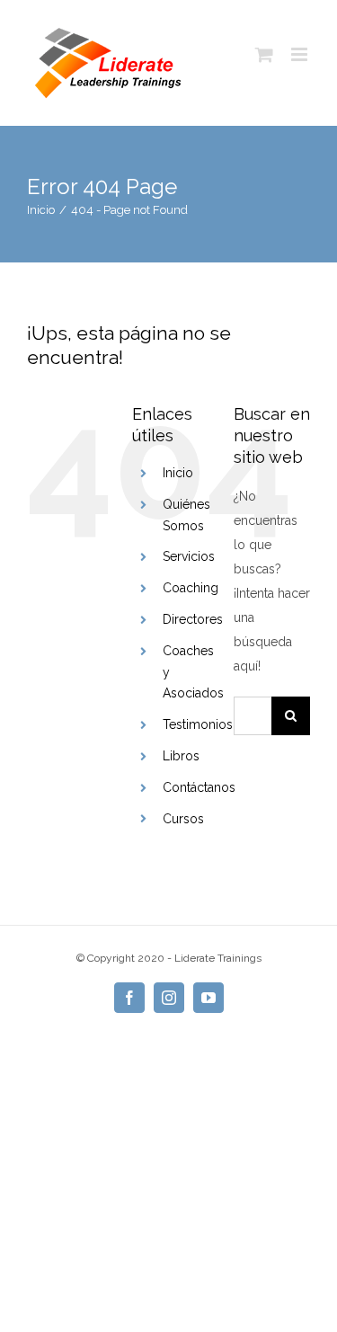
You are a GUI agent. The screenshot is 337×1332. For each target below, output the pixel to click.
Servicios (189, 556)
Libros (181, 756)
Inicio (178, 473)
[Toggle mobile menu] (300, 54)
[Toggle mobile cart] (264, 54)
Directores (193, 619)
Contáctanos (199, 787)
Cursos (183, 819)
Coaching (190, 588)
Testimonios (198, 724)
